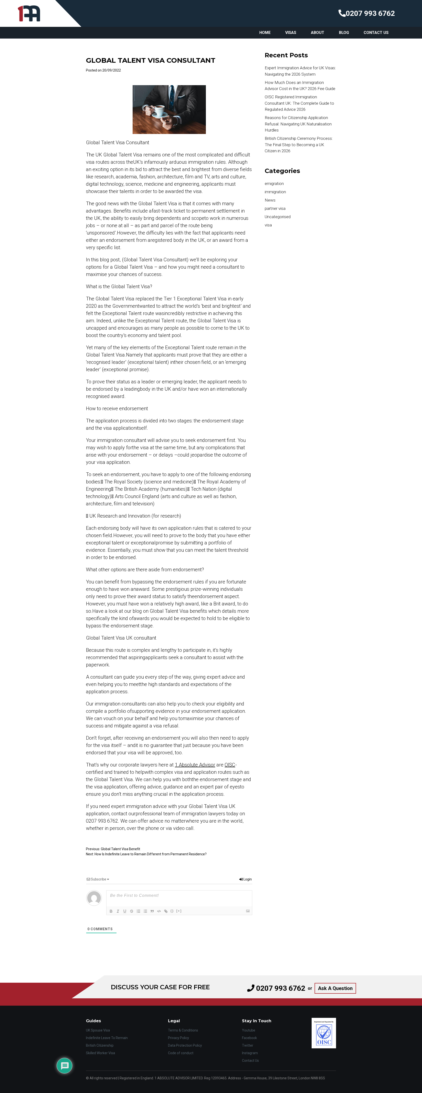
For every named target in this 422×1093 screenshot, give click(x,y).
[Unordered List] (145, 911)
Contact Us (376, 32)
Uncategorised (278, 216)
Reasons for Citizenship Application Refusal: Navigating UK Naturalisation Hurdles (298, 124)
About (317, 32)
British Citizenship (100, 1045)
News (270, 200)
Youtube (248, 1030)
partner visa (275, 208)
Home (265, 32)
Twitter (247, 1045)
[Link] (165, 911)
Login (247, 879)
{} (172, 911)
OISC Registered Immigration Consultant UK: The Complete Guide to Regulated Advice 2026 (299, 103)
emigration (274, 183)
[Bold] (111, 911)
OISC (230, 765)
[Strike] (131, 911)
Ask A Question (335, 988)
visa (268, 225)
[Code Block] (159, 911)
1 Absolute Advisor (195, 765)
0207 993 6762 (370, 13)
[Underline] (124, 911)
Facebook (249, 1038)
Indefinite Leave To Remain (107, 1038)
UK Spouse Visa (98, 1030)
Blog (344, 32)
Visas (290, 32)
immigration (275, 191)
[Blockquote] (152, 911)
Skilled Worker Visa (100, 1053)
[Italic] (118, 911)
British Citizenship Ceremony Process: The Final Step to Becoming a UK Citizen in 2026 (299, 144)
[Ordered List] (138, 911)
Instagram (250, 1053)
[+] (179, 911)
